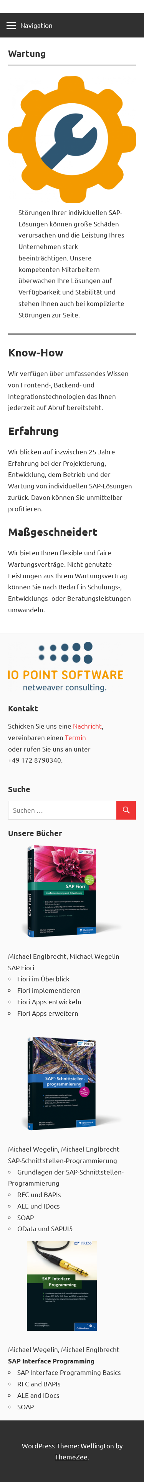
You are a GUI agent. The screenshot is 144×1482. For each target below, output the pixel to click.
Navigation (36, 25)
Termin (75, 737)
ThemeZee (71, 1457)
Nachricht (87, 726)
